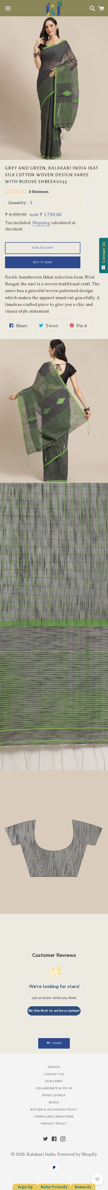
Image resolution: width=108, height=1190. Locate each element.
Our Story (54, 1081)
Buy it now (42, 262)
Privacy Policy (54, 1123)
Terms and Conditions (54, 1116)
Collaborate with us (54, 1088)
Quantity (17, 202)
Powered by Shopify (77, 1154)
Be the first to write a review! (54, 1010)
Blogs (54, 1102)
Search (54, 1067)
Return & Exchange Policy (53, 1109)
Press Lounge (54, 1095)
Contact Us (54, 1074)
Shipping (41, 222)
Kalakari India (41, 1154)
